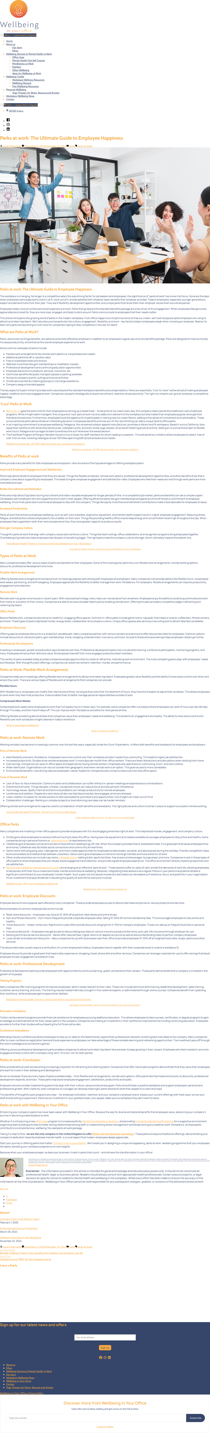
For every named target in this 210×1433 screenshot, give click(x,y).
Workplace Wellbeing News (20, 96)
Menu (20, 35)
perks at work (84, 145)
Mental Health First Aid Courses (28, 60)
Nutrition (16, 66)
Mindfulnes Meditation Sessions (100, 1121)
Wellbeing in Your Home (18, 1381)
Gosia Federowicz (12, 145)
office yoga (42, 1121)
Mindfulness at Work (23, 63)
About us (10, 44)
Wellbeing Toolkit (15, 76)
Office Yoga (18, 57)
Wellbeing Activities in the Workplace (20, 1237)
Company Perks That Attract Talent (20, 1219)
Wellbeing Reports (21, 83)
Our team (17, 47)
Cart (22, 105)
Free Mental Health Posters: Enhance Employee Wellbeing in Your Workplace (48, 543)
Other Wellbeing (20, 70)
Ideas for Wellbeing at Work (26, 73)
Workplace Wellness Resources (28, 79)
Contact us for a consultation (69, 1143)
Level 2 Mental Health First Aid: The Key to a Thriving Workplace (41, 812)
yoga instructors (59, 840)
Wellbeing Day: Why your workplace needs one (32, 883)
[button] (2, 35)
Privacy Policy (35, 1392)
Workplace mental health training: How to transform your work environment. (48, 999)
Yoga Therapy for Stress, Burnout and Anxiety (35, 92)
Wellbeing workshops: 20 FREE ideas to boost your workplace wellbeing (45, 444)
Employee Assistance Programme (19, 1228)
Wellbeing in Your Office (13, 1392)
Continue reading (105, 1426)
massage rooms (68, 857)
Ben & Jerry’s (13, 411)
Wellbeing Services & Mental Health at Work (29, 54)
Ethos (15, 50)
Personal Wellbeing (16, 89)
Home (9, 41)
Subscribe (195, 1418)
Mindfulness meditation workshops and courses (33, 867)
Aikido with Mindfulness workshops (113, 1134)
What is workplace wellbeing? (22, 725)
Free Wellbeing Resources (25, 86)
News (72, 145)
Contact (10, 99)
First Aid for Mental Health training (154, 1121)
